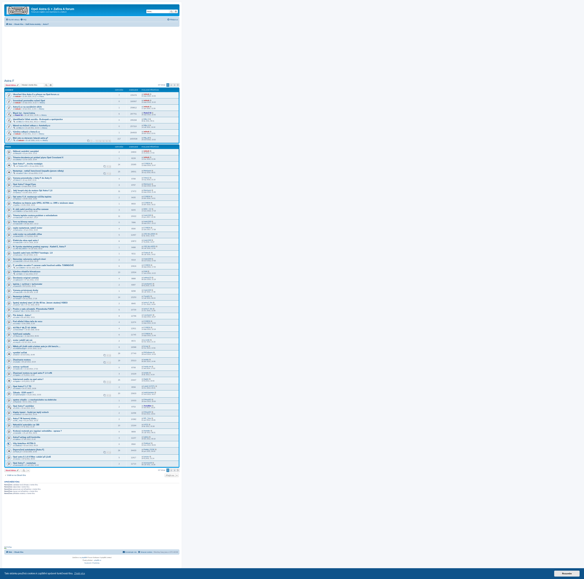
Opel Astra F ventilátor (23, 406)
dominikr (18, 433)
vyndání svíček (20, 352)
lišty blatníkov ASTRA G (24, 443)
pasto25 (18, 286)
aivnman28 (19, 465)
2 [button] (171, 85)
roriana (17, 388)
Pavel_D (18, 452)
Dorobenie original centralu (26, 278)
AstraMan (147, 406)
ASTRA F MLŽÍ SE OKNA (24, 328)
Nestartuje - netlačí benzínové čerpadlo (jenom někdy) (38, 171)
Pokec (41, 96)
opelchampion (20, 395)
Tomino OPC (23, 166)
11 (97, 141)
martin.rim (19, 369)
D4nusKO (147, 399)
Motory (42, 103)
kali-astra (18, 230)
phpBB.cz (97, 560)
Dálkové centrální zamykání (26, 151)
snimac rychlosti (21, 367)
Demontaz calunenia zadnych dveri (29, 259)
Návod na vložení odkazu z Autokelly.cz (31, 125)
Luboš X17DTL (149, 386)
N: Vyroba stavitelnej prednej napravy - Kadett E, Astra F (39, 246)
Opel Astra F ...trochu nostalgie (27, 164)
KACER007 (19, 330)
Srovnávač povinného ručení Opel (29, 100)
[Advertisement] (91, 52)
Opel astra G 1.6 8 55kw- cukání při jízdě (32, 457)
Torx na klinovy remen (23, 222)
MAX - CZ (147, 209)
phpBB (84, 557)
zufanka (18, 159)
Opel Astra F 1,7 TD (22, 386)
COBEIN (147, 163)
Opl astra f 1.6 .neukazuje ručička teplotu (32, 197)
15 (109, 141)
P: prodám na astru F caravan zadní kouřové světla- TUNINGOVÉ (43, 265)
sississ (17, 459)
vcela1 (17, 323)
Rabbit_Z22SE (149, 449)
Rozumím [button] (567, 573)
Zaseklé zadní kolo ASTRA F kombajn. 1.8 (32, 253)
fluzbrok (18, 402)
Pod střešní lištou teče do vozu (27, 321)
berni (17, 355)
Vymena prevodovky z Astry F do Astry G (32, 178)
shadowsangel (20, 348)
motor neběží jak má (22, 340)
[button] (177, 85)
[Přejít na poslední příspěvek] (151, 94)
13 (103, 141)
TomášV (18, 298)
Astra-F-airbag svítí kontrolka (26, 437)
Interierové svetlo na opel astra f (28, 379)
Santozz (18, 192)
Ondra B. (147, 253)
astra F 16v (22, 173)
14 (106, 141)
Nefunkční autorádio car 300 (26, 425)
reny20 (17, 342)
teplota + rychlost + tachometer (27, 284)
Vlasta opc (19, 336)
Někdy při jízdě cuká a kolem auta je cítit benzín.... (37, 346)
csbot (17, 317)
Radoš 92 (19, 115)
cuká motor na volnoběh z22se (27, 234)
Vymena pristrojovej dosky (25, 290)
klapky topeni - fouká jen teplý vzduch (31, 412)
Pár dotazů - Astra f (22, 315)
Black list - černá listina (24, 113)
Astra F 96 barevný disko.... (26, 418)
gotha (17, 205)
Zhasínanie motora (22, 360)
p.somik (147, 340)
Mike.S (20, 122)
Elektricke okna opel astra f (25, 240)
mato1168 (18, 217)
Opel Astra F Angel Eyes (24, 184)
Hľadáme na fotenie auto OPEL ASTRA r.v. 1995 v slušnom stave (43, 203)
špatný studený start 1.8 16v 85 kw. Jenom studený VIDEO (40, 303)
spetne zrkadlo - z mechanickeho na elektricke (34, 400)
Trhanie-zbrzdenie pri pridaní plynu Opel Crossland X (38, 157)
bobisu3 (18, 414)
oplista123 (19, 280)
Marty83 (18, 153)
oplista (17, 439)
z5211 (17, 408)
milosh (18, 96)
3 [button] (174, 85)
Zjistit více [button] (79, 573)
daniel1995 (19, 236)
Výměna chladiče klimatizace (26, 271)
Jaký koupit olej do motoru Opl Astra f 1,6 (32, 190)
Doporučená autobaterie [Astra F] (28, 450)
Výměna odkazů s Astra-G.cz (26, 132)
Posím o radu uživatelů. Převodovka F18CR (33, 309)
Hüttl (20, 274)
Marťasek (147, 171)
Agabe (17, 375)
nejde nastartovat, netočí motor (27, 228)
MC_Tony (18, 420)
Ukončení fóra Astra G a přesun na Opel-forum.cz (36, 94)
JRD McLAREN (149, 234)
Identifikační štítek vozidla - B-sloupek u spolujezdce (38, 119)
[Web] (18, 10)
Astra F (9, 80)
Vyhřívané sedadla (21, 334)
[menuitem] (23, 19)
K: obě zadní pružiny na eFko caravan (31, 209)
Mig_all (146, 138)
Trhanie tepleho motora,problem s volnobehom (35, 215)
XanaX (17, 186)
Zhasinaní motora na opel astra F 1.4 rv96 (32, 373)
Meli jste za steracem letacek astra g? (30, 138)
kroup (146, 346)
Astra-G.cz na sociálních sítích (27, 107)
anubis (17, 362)
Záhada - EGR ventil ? (23, 392)
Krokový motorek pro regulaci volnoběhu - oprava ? (37, 431)
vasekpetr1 (148, 284)
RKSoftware (148, 352)
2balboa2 (18, 445)
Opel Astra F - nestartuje (24, 463)
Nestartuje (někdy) (21, 296)
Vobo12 (18, 180)
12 (100, 141)
